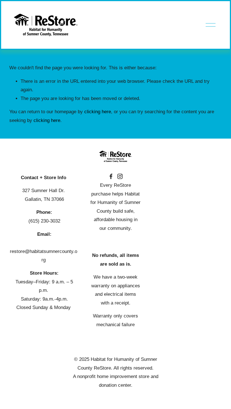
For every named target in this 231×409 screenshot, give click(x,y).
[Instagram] (120, 176)
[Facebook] (111, 176)
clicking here (97, 111)
